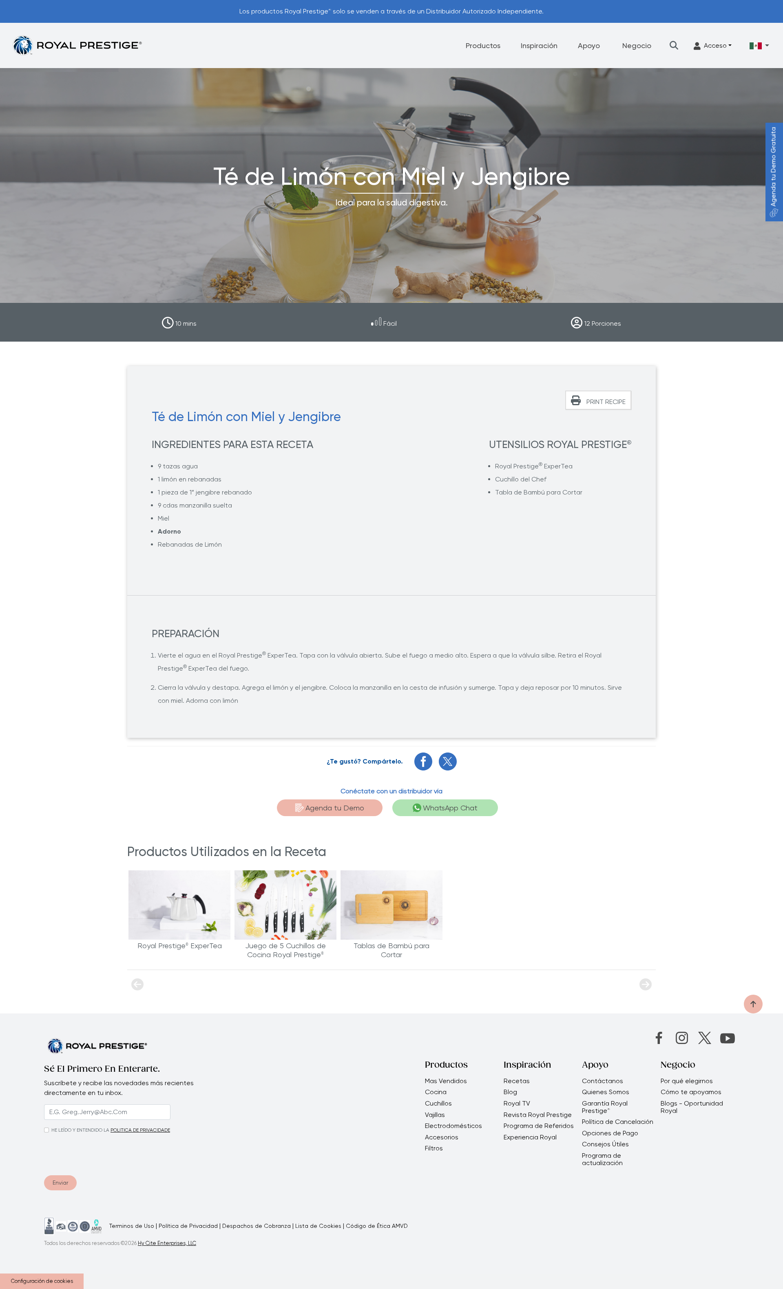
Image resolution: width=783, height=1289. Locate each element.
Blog (510, 1092)
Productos (483, 45)
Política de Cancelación (617, 1122)
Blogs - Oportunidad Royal (692, 1107)
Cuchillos (438, 1103)
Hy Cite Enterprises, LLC (167, 1243)
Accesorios (441, 1137)
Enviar (60, 1182)
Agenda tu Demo (334, 807)
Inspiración (539, 45)
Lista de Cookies (318, 1226)
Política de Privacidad (188, 1226)
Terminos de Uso (131, 1226)
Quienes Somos (605, 1092)
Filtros (434, 1148)
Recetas (517, 1081)
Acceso (715, 45)
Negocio (636, 45)
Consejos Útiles (605, 1144)
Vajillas (435, 1115)
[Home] (77, 45)
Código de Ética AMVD (377, 1226)
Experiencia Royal (530, 1137)
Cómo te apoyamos (691, 1092)
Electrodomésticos (453, 1126)
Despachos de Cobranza (256, 1226)
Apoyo (589, 45)
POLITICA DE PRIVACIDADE (140, 1130)
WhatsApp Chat (450, 807)
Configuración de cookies (42, 1281)
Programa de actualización (602, 1159)
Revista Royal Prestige (538, 1115)
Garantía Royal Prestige (605, 1107)
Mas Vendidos (446, 1081)
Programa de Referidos (539, 1126)
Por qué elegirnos (687, 1081)
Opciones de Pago (610, 1133)
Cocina (436, 1092)
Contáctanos (602, 1081)
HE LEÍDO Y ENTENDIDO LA (80, 1130)
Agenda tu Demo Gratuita (773, 167)
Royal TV (517, 1103)
